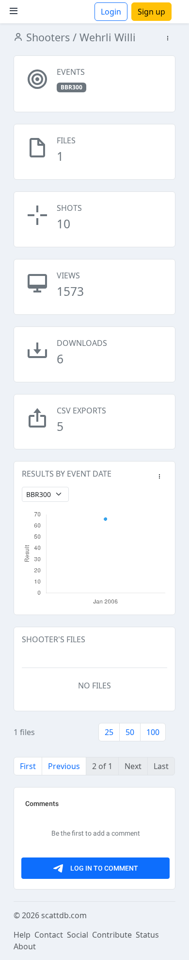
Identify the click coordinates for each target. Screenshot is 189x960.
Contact (48, 934)
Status (147, 934)
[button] (167, 38)
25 (109, 732)
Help (22, 934)
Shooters (46, 37)
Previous (64, 766)
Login (111, 11)
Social (77, 934)
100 (152, 732)
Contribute (112, 934)
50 (130, 732)
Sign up (151, 11)
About (25, 946)
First (28, 766)
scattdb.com (64, 915)
